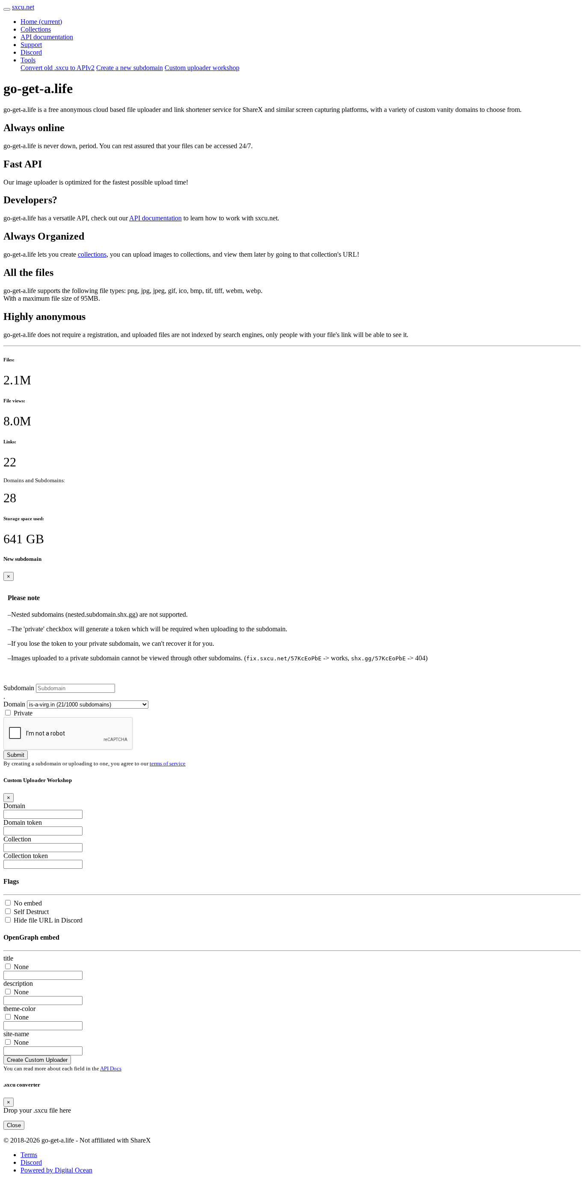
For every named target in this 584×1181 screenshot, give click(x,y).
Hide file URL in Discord (48, 920)
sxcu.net (23, 7)
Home (41, 21)
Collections (36, 29)
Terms (29, 1154)
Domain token (22, 822)
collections (92, 254)
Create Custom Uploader (37, 1060)
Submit (15, 755)
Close (14, 1125)
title (8, 958)
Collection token (25, 855)
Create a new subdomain (129, 67)
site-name (16, 1033)
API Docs (110, 1068)
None (21, 966)
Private (23, 713)
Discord (31, 52)
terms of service (168, 763)
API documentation (47, 37)
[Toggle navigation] (6, 9)
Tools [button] (28, 60)
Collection (17, 839)
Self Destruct (31, 911)
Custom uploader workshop (202, 67)
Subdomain (18, 688)
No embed (28, 903)
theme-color (19, 1008)
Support (31, 44)
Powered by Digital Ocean (56, 1170)
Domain (14, 704)
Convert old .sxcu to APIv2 (57, 67)
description (18, 983)
